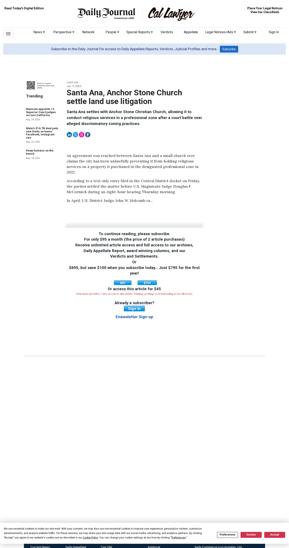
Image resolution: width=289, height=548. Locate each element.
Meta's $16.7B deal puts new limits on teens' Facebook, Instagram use (42, 133)
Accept (274, 534)
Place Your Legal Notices (265, 8)
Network (88, 32)
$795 (147, 282)
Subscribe (229, 49)
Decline (251, 534)
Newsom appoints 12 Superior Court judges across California (41, 112)
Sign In (274, 32)
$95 (122, 282)
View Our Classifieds (264, 12)
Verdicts (167, 32)
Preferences (227, 534)
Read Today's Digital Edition (24, 8)
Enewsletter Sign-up (134, 317)
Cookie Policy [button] (90, 537)
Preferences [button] (178, 537)
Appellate (191, 32)
